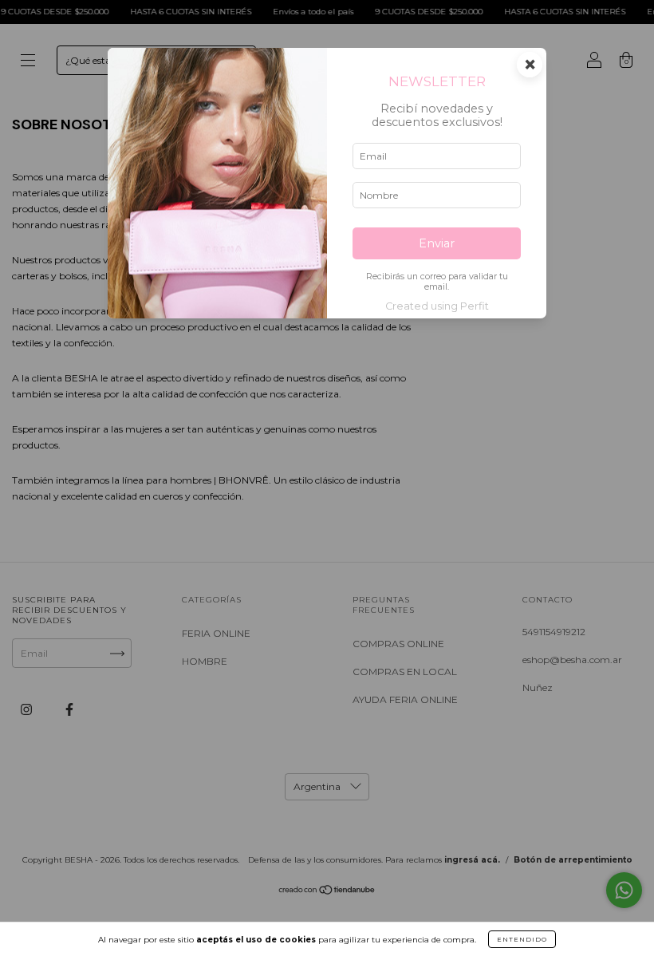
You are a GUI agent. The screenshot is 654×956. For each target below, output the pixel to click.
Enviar (437, 243)
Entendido (522, 939)
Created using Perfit (437, 306)
